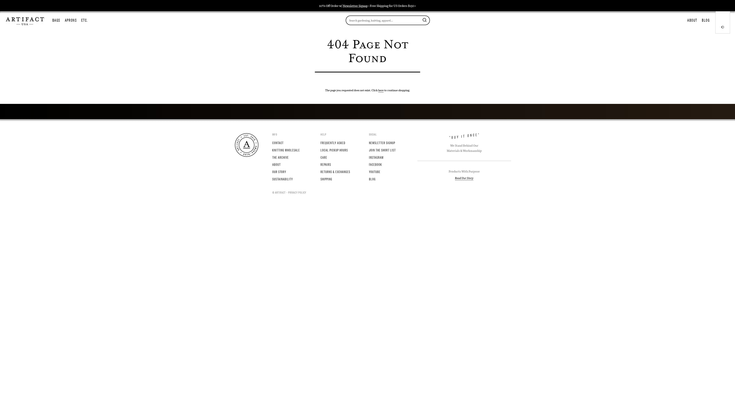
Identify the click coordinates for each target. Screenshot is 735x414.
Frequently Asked (333, 142)
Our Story (279, 171)
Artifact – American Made (247, 145)
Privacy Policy (297, 192)
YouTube (375, 171)
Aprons (71, 20)
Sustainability (282, 179)
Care (324, 157)
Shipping (326, 179)
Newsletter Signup (355, 5)
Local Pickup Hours (334, 150)
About (692, 20)
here (381, 90)
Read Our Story (464, 178)
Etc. (84, 20)
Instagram (376, 157)
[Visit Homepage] (25, 20)
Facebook (375, 164)
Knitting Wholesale (286, 150)
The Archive (280, 157)
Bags (56, 20)
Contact (278, 142)
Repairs (326, 164)
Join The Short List (382, 150)
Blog (706, 20)
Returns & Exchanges (335, 171)
